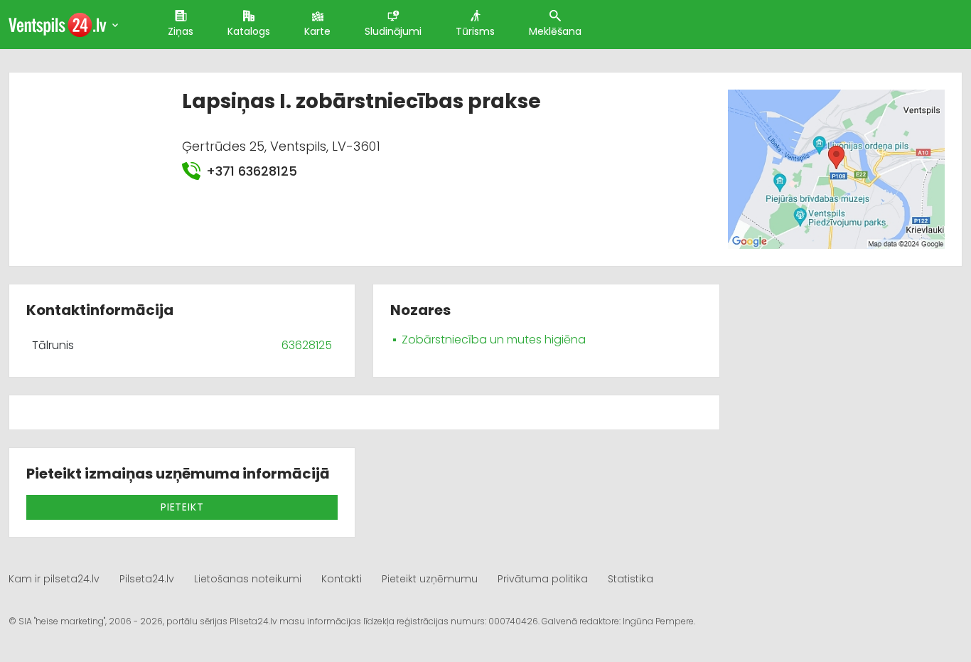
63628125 (306, 345)
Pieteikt (182, 507)
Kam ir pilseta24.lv (54, 579)
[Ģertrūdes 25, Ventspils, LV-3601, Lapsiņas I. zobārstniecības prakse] (836, 169)
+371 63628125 (251, 171)
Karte (317, 31)
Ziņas (180, 31)
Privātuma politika (543, 579)
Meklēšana (555, 31)
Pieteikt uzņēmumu (430, 579)
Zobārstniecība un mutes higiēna (494, 339)
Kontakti (341, 579)
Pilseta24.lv (146, 579)
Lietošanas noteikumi (247, 579)
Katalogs (248, 31)
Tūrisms (475, 31)
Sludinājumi (393, 31)
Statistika (630, 579)
